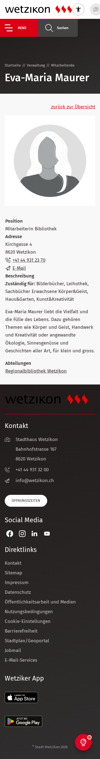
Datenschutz (18, 592)
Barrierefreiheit (21, 631)
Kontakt (13, 563)
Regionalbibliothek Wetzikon (36, 371)
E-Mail (19, 268)
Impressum (17, 582)
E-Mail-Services (21, 660)
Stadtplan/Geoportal (27, 641)
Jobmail (13, 650)
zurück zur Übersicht (73, 107)
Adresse (13, 237)
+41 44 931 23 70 (28, 260)
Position (14, 221)
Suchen (62, 28)
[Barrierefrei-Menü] (78, 9)
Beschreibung (19, 276)
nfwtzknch (35, 480)
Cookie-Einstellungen (28, 621)
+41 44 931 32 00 (32, 470)
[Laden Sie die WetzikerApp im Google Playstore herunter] (23, 725)
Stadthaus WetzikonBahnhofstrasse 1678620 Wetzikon (37, 449)
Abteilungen (18, 363)
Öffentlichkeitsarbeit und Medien (40, 602)
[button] (21, 28)
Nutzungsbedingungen (29, 612)
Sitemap (13, 573)
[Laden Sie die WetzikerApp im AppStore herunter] (21, 701)
